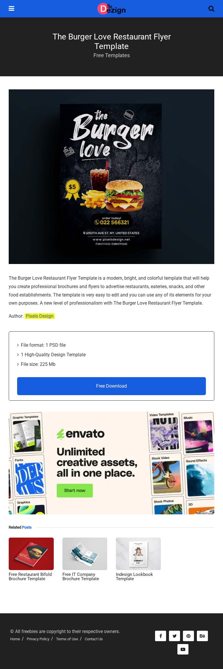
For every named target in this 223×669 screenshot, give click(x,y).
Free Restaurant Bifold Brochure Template (30, 576)
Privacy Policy (38, 639)
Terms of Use (67, 639)
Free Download (111, 386)
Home (15, 639)
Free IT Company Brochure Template (80, 576)
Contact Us (94, 639)
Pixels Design (39, 316)
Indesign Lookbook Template (134, 576)
